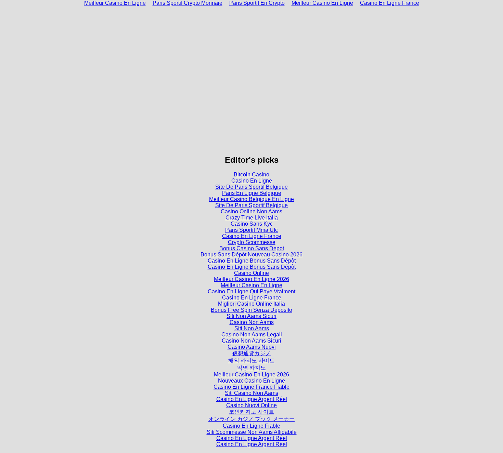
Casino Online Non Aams (251, 211)
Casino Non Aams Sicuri (251, 341)
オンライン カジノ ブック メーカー (251, 419)
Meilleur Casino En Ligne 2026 (251, 279)
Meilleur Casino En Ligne (251, 285)
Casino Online (251, 273)
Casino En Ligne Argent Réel (251, 399)
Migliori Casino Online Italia (251, 304)
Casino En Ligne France (251, 236)
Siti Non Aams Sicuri (251, 316)
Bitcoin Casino (251, 174)
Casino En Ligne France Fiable (251, 387)
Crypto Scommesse (251, 242)
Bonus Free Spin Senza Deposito (251, 310)
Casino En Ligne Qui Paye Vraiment (251, 291)
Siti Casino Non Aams (251, 393)
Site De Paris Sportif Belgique (251, 187)
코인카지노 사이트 (251, 412)
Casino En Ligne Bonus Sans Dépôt (252, 261)
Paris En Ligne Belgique (251, 193)
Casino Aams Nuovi (252, 347)
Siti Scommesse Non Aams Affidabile (252, 432)
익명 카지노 (251, 368)
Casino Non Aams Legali (251, 334)
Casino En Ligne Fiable (251, 426)
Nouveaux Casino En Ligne (251, 381)
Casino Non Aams (252, 322)
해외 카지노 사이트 (251, 360)
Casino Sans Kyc (252, 224)
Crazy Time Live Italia (251, 218)
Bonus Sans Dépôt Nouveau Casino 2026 (251, 254)
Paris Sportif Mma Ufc (251, 230)
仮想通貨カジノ (251, 353)
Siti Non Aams (251, 328)
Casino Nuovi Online (251, 405)
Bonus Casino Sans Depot (251, 248)
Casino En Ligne (251, 181)
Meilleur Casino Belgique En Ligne (251, 199)
